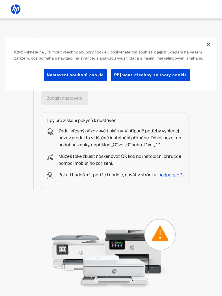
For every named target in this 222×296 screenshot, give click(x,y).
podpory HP (170, 174)
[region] (111, 64)
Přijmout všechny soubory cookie (150, 75)
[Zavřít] (208, 44)
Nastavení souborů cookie (75, 75)
